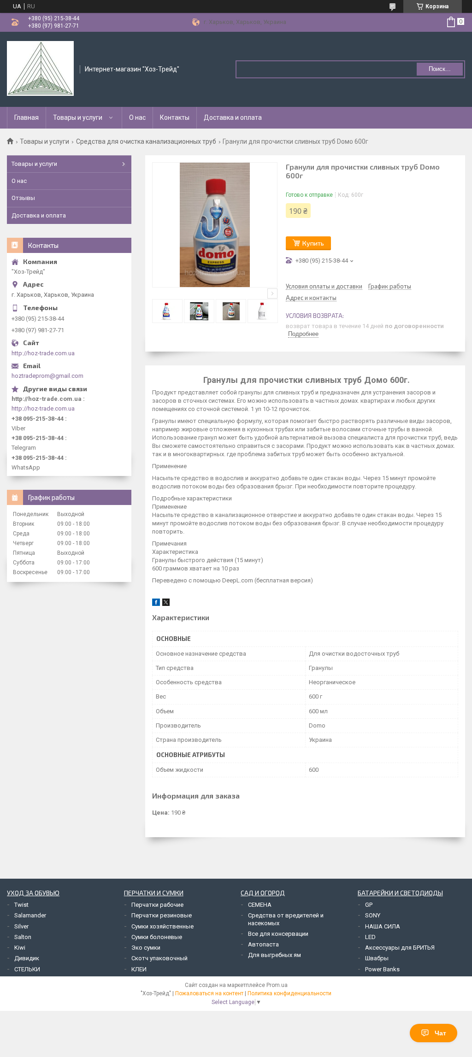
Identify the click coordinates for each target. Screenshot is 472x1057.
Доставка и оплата (233, 117)
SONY (372, 915)
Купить (313, 243)
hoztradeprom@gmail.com (47, 375)
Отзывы (23, 197)
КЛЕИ (139, 969)
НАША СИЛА (382, 926)
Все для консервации (278, 933)
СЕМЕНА (259, 904)
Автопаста (263, 944)
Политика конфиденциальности (289, 993)
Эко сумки (145, 947)
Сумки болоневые (156, 937)
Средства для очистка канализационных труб (146, 141)
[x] (166, 603)
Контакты (174, 117)
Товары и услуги (77, 117)
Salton (22, 937)
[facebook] (156, 603)
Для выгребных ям (274, 954)
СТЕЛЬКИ (27, 969)
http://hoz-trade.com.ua (43, 353)
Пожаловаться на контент (209, 993)
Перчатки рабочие (157, 904)
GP (368, 904)
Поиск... (440, 68)
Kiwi (19, 947)
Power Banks (382, 969)
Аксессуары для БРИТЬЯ (400, 947)
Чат (440, 1033)
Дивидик (26, 958)
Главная (26, 117)
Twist (21, 904)
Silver (21, 926)
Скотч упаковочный (159, 958)
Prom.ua (277, 985)
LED (370, 937)
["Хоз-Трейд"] (40, 68)
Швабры (377, 958)
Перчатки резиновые (161, 915)
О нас (137, 117)
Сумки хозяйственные (162, 926)
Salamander (30, 915)
